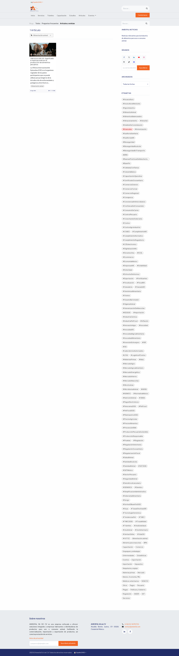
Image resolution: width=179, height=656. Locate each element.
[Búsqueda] (147, 8)
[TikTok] (129, 62)
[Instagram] (144, 57)
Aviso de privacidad (36, 638)
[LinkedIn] (134, 57)
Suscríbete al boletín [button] (68, 643)
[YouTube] (139, 57)
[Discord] (134, 62)
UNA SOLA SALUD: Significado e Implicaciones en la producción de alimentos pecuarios (42, 61)
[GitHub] (124, 62)
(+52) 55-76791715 (132, 624)
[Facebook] (124, 57)
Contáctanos (142, 15)
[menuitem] (32, 16)
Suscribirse (143, 68)
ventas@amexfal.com (132, 627)
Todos (37, 23)
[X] (129, 57)
